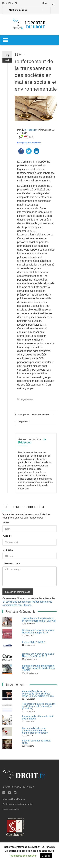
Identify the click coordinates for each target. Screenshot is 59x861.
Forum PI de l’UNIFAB (33, 642)
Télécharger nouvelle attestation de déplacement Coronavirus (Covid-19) (38, 706)
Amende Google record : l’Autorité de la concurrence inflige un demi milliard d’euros (38, 693)
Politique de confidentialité (17, 804)
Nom (6, 522)
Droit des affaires (40, 414)
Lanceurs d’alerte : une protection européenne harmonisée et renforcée (35, 730)
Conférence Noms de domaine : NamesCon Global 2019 (38, 655)
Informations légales (13, 799)
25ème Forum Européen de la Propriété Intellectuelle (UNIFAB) (39, 619)
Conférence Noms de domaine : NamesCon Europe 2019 (38, 631)
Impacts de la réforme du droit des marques (37, 717)
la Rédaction (30, 129)
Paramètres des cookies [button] (23, 855)
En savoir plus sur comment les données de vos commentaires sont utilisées (27, 603)
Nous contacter (11, 808)
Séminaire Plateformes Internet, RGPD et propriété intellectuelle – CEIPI (38, 668)
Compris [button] (46, 855)
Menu (45, 3)
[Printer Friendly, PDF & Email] (26, 136)
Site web (7, 549)
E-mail (7, 536)
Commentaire (11, 563)
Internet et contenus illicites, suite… (36, 741)
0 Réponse (22, 421)
